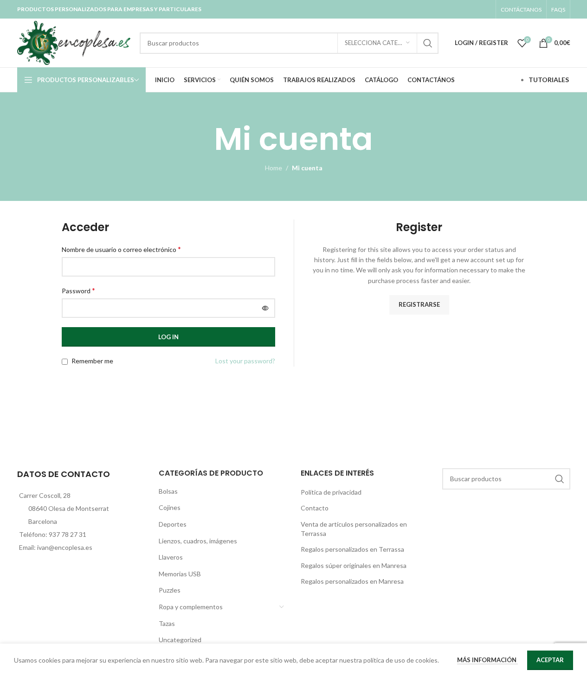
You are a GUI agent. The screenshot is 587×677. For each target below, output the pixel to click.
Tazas (167, 623)
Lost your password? (245, 361)
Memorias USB (180, 574)
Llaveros (171, 557)
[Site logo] (74, 42)
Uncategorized (180, 640)
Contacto (315, 508)
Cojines (170, 507)
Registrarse (419, 304)
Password (78, 290)
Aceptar (550, 660)
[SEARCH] (428, 43)
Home (273, 168)
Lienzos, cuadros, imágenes (198, 541)
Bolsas (168, 491)
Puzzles (170, 590)
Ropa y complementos (191, 607)
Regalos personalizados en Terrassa (352, 549)
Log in (168, 337)
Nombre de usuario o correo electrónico (121, 249)
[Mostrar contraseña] (265, 308)
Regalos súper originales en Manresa (353, 565)
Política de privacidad (331, 492)
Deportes (173, 524)
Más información (487, 660)
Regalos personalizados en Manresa (352, 581)
